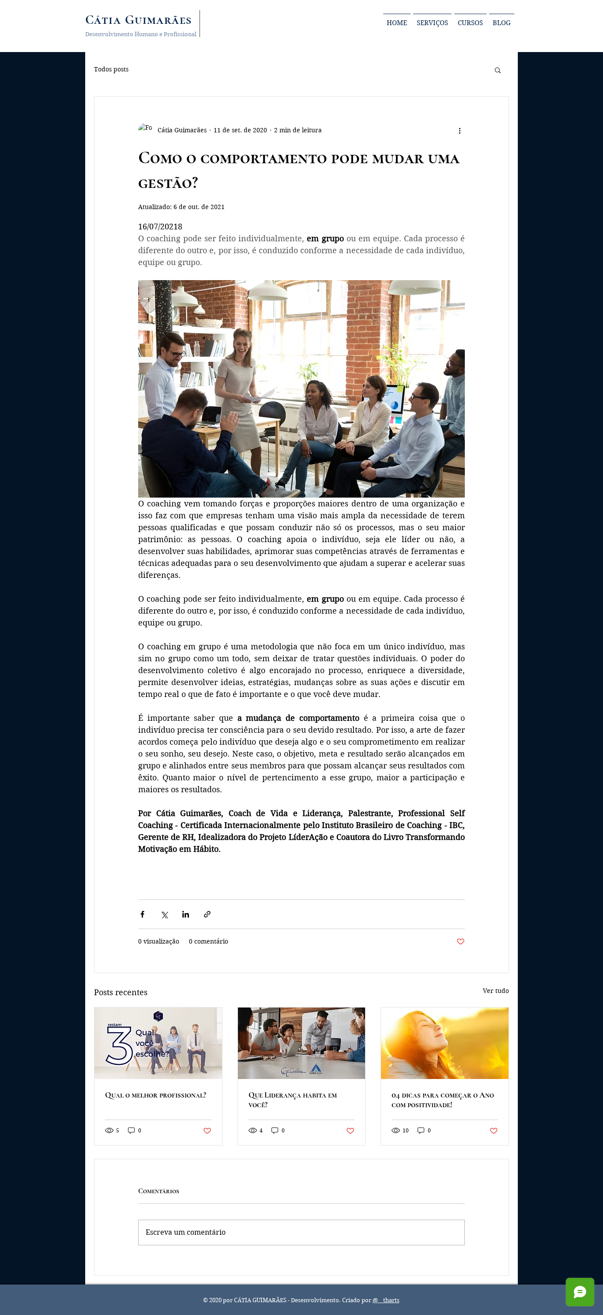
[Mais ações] (459, 130)
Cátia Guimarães (138, 19)
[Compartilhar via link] (207, 914)
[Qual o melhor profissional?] (158, 1043)
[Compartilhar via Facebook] (142, 914)
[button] (498, 69)
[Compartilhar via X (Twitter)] (164, 914)
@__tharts (386, 1300)
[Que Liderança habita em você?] (302, 1043)
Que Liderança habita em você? (293, 1099)
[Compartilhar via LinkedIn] (185, 914)
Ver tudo (496, 991)
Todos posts (111, 69)
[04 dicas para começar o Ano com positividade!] (445, 1043)
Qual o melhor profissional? (155, 1095)
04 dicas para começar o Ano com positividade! (443, 1099)
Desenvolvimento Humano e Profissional (140, 34)
